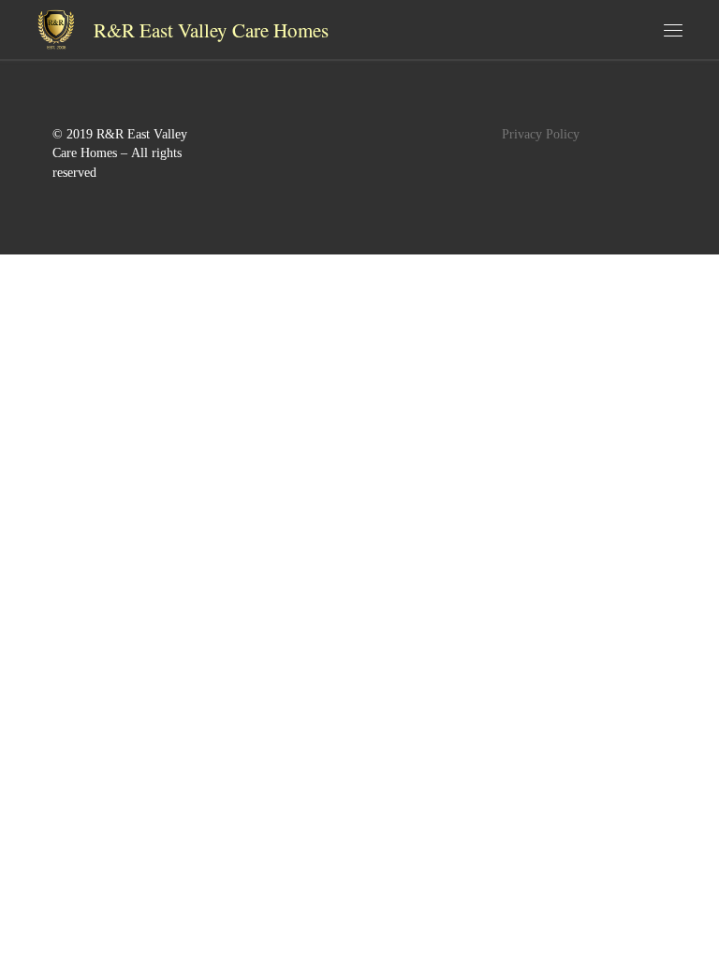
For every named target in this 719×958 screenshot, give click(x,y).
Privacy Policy (541, 134)
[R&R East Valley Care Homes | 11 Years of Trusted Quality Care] (56, 26)
